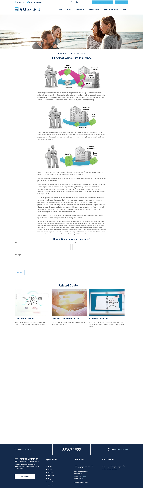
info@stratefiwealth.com (36, 2)
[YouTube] (82, 2)
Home (50, 466)
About (50, 469)
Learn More (25, 476)
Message (18, 255)
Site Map (50, 485)
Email (74, 242)
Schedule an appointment (102, 2)
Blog (49, 479)
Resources (51, 475)
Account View (121, 2)
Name (17, 242)
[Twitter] (71, 2)
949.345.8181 (20, 2)
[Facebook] (88, 2)
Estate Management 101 (101, 318)
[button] (60, 9)
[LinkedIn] (77, 2)
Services (50, 472)
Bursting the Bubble (24, 318)
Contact (50, 482)
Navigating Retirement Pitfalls (66, 318)
